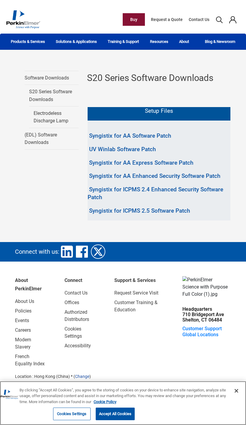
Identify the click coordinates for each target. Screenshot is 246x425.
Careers (23, 330)
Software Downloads (47, 78)
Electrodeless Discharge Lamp (51, 117)
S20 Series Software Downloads (50, 95)
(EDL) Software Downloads (41, 138)
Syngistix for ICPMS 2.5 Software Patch (139, 210)
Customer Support (202, 328)
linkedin (67, 252)
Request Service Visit (136, 293)
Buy (133, 19)
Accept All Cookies (115, 414)
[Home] (23, 19)
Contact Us (199, 19)
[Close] (236, 390)
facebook (82, 252)
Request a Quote (167, 19)
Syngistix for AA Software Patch (130, 135)
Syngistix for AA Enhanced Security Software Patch (154, 175)
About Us (24, 301)
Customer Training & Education (136, 306)
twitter (98, 251)
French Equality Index (30, 360)
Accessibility (77, 346)
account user (232, 19)
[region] (123, 403)
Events (22, 320)
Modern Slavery (23, 343)
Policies (23, 311)
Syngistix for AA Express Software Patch (141, 162)
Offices (71, 302)
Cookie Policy (105, 402)
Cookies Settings (71, 414)
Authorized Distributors (76, 315)
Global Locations (200, 334)
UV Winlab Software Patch (122, 149)
